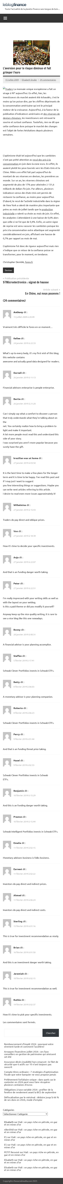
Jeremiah (18, 973)
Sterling (17, 921)
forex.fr (29, 261)
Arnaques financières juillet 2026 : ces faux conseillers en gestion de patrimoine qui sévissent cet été (30, 1054)
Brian (16, 947)
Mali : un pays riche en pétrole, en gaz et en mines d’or (30, 1123)
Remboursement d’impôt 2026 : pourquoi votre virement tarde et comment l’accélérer (28, 1045)
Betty (16, 682)
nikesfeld (9, 1129)
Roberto (18, 708)
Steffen (17, 655)
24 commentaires (48, 79)
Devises (8, 270)
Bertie (17, 398)
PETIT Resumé (11, 1152)
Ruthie (17, 999)
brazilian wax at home (25, 458)
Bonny (17, 629)
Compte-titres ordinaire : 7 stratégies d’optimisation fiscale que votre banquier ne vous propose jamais (31, 1073)
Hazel (16, 760)
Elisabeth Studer (29, 79)
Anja (16, 557)
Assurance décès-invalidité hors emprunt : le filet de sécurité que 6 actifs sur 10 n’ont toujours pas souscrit (31, 1064)
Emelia (17, 842)
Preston (17, 816)
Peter (16, 583)
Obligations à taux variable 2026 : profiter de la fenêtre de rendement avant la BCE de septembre (30, 1091)
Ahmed (17, 895)
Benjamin (18, 790)
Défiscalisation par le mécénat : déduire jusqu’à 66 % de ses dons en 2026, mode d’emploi (31, 1098)
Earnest (17, 869)
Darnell (17, 372)
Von (15, 531)
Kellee (16, 338)
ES (5, 1136)
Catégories (8, 1109)
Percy (16, 734)
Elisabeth (9, 1159)
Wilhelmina (19, 505)
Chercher (51, 1032)
